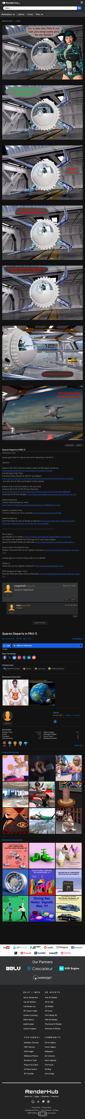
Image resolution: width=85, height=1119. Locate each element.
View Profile (78, 745)
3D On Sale (49, 1002)
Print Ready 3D (51, 1015)
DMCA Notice (28, 1020)
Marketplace (7, 14)
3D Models (49, 1006)
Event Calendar (50, 1060)
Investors (55, 1096)
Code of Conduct (46, 1110)
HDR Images (29, 1051)
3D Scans (48, 1011)
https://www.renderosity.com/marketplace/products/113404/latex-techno (31, 505)
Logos (36, 1096)
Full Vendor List (29, 1006)
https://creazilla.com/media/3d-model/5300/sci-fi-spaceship (47, 537)
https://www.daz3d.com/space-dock (49, 566)
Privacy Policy (46, 1107)
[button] (82, 2)
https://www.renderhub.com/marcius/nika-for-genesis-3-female (27, 471)
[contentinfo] (9, 8)
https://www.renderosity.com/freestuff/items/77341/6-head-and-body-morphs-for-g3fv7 (37, 479)
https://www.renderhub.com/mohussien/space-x (55, 542)
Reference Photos (31, 1056)
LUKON (17, 21)
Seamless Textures (31, 1043)
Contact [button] (77, 715)
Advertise (45, 1096)
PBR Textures (29, 1047)
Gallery (21, 14)
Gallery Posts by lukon (10, 752)
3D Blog (48, 1069)
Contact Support (30, 1029)
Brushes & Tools (30, 1060)
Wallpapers (49, 1051)
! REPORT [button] (79, 445)
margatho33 (20, 586)
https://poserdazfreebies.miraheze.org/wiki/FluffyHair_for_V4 (51, 494)
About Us (28, 1096)
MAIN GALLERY (7, 21)
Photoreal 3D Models (53, 1024)
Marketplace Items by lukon (12, 840)
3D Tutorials (29, 1074)
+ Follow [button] (68, 715)
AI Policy (55, 1110)
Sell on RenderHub (30, 997)
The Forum (49, 1065)
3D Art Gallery (50, 1043)
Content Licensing (30, 1015)
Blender (28, 669)
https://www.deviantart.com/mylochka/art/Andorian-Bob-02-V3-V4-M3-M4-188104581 (36, 492)
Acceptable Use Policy (32, 1110)
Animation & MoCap (52, 1029)
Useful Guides (28, 1024)
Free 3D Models (51, 997)
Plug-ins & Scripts (31, 1065)
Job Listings (49, 1074)
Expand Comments (40, 623)
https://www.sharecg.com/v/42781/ (47, 513)
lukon (18, 605)
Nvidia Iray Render (57, 669)
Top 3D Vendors (29, 1002)
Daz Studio (41, 669)
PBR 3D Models (51, 1020)
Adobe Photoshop (13, 669)
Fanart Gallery (50, 1047)
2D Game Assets (30, 1069)
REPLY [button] (67, 599)
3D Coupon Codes (30, 1011)
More (38, 14)
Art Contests (50, 1056)
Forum (30, 14)
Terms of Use (36, 1107)
